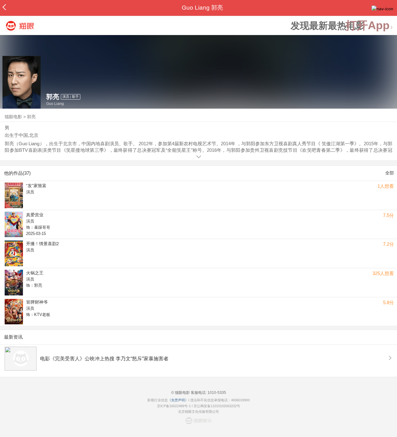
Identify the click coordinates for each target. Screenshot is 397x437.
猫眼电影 (13, 116)
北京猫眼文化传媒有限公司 (198, 411)
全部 (389, 172)
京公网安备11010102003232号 (217, 406)
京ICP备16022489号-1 (174, 406)
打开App (368, 25)
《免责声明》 (178, 400)
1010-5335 (216, 392)
